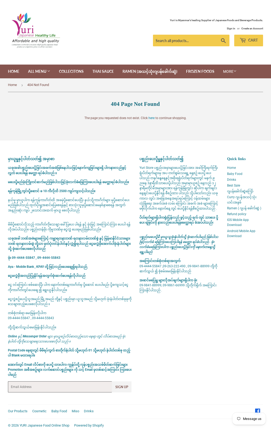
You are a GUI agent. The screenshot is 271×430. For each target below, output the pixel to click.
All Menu (37, 71)
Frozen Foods (200, 71)
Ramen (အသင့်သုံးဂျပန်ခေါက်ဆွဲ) (150, 71)
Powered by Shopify (89, 425)
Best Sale (233, 185)
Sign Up (121, 387)
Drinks (231, 180)
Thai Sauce (103, 71)
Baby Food (234, 174)
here (151, 118)
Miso (75, 411)
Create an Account (252, 28)
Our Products (18, 411)
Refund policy (236, 214)
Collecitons (71, 71)
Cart (252, 40)
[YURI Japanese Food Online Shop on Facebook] (257, 412)
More (228, 71)
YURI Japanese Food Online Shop (44, 425)
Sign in (231, 28)
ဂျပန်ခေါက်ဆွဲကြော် (240, 191)
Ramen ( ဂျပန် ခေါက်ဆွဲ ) (244, 208)
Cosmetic (39, 411)
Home (13, 71)
